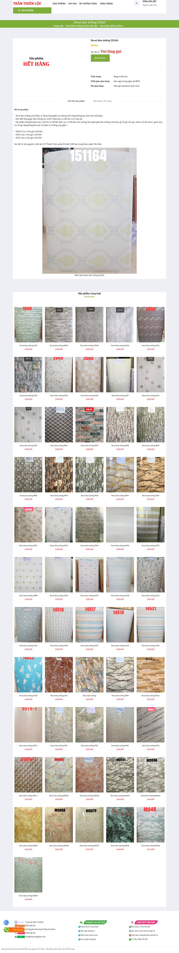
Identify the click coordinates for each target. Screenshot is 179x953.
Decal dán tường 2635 (150, 395)
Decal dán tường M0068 (59, 845)
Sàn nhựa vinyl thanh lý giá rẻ (143, 931)
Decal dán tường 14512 (28, 645)
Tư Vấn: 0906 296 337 (139, 939)
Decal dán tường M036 (120, 845)
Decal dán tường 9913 (150, 495)
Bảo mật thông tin (87, 931)
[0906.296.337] (6, 930)
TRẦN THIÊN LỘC (27, 3)
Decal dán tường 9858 (120, 445)
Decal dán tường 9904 (120, 495)
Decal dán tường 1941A (120, 345)
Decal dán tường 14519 (120, 645)
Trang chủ (58, 26)
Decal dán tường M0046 (150, 795)
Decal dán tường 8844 (59, 445)
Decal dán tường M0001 (59, 795)
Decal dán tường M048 (150, 845)
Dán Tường (59, 3)
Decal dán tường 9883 (28, 495)
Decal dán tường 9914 (120, 695)
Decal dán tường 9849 (89, 445)
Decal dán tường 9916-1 (150, 695)
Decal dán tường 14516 (59, 645)
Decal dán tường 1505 (59, 695)
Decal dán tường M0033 (89, 795)
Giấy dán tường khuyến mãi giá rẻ (144, 935)
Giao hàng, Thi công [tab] (102, 101)
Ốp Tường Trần (88, 3)
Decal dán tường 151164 (111, 26)
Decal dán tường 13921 (59, 545)
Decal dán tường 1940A (89, 345)
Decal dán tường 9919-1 (28, 745)
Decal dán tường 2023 (28, 395)
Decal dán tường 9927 (89, 745)
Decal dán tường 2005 (150, 345)
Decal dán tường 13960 (120, 545)
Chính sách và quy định (89, 927)
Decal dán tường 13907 (28, 545)
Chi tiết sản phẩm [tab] (76, 101)
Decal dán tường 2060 (89, 395)
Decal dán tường (89, 695)
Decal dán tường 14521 (150, 645)
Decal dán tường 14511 (150, 595)
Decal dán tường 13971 (150, 545)
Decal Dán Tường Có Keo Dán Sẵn (81, 26)
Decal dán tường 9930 (120, 745)
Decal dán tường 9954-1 (28, 795)
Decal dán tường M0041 (120, 795)
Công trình (106, 3)
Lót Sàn (72, 3)
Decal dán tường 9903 (89, 495)
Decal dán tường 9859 (150, 445)
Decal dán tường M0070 (89, 845)
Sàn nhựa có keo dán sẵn (140, 927)
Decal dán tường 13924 (89, 545)
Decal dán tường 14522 (28, 695)
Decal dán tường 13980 (28, 595)
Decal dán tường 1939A (59, 345)
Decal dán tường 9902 (59, 495)
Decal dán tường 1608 (28, 345)
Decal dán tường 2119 (120, 395)
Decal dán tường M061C (28, 895)
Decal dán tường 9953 (150, 745)
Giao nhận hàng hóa (88, 939)
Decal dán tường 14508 (120, 595)
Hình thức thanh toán (89, 935)
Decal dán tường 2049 (59, 395)
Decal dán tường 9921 (58, 745)
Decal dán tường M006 (28, 845)
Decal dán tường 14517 (89, 645)
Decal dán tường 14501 (89, 595)
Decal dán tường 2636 (28, 445)
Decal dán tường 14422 (59, 595)
